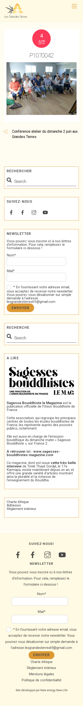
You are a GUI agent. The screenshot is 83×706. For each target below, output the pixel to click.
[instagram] (34, 212)
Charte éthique (18, 502)
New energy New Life (54, 690)
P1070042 (42, 55)
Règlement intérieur (21, 509)
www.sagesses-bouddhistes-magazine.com (33, 453)
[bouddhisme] (22, 212)
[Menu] (74, 6)
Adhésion (14, 505)
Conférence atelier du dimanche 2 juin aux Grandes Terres (45, 134)
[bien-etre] (11, 212)
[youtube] (45, 212)
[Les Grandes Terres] (15, 16)
